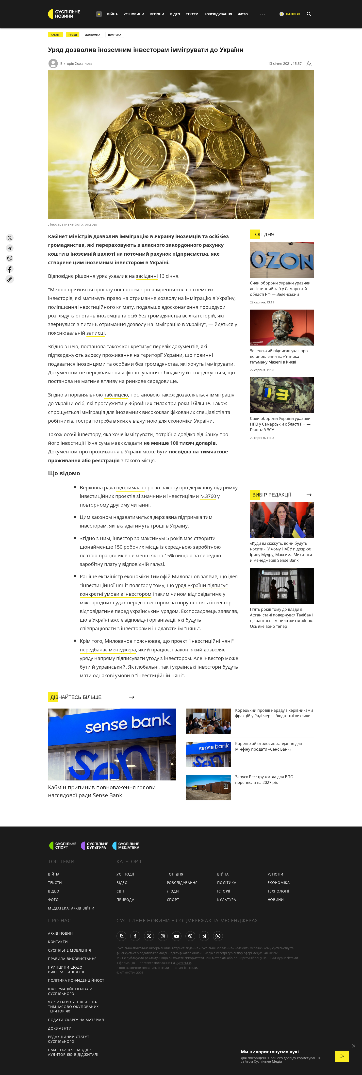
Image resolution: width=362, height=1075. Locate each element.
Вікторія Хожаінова (76, 63)
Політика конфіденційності (77, 980)
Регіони (157, 14)
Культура (226, 899)
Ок (342, 1056)
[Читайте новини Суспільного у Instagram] (163, 936)
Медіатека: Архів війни (71, 908)
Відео (175, 14)
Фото (243, 14)
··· (263, 14)
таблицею (116, 394)
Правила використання (72, 958)
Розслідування (218, 14)
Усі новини (134, 14)
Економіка (279, 882)
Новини (276, 899)
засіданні (147, 276)
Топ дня (175, 874)
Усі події (125, 874)
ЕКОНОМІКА (92, 34)
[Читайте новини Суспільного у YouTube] (176, 936)
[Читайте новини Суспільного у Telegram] (204, 936)
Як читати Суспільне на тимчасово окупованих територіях (73, 1006)
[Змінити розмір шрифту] (309, 63)
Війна (112, 14)
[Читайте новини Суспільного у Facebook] (135, 936)
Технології (278, 891)
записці (95, 333)
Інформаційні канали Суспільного (70, 991)
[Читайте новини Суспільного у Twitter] (149, 936)
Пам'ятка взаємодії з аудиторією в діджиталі (73, 1052)
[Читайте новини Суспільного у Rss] (121, 936)
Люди (173, 891)
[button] (9, 237)
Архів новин (60, 933)
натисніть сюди (185, 967)
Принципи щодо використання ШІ (66, 969)
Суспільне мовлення (69, 950)
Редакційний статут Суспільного (68, 1039)
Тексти (192, 14)
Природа (125, 899)
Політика (226, 882)
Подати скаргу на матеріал (76, 1019)
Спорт (173, 899)
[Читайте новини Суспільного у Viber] (190, 936)
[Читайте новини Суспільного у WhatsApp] (218, 936)
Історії (223, 891)
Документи (59, 1028)
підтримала (130, 487)
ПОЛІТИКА (114, 34)
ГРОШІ (72, 34)
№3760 (208, 496)
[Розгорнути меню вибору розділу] (99, 14)
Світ (120, 891)
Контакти (58, 941)
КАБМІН (56, 34)
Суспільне (183, 962)
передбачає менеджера (108, 649)
